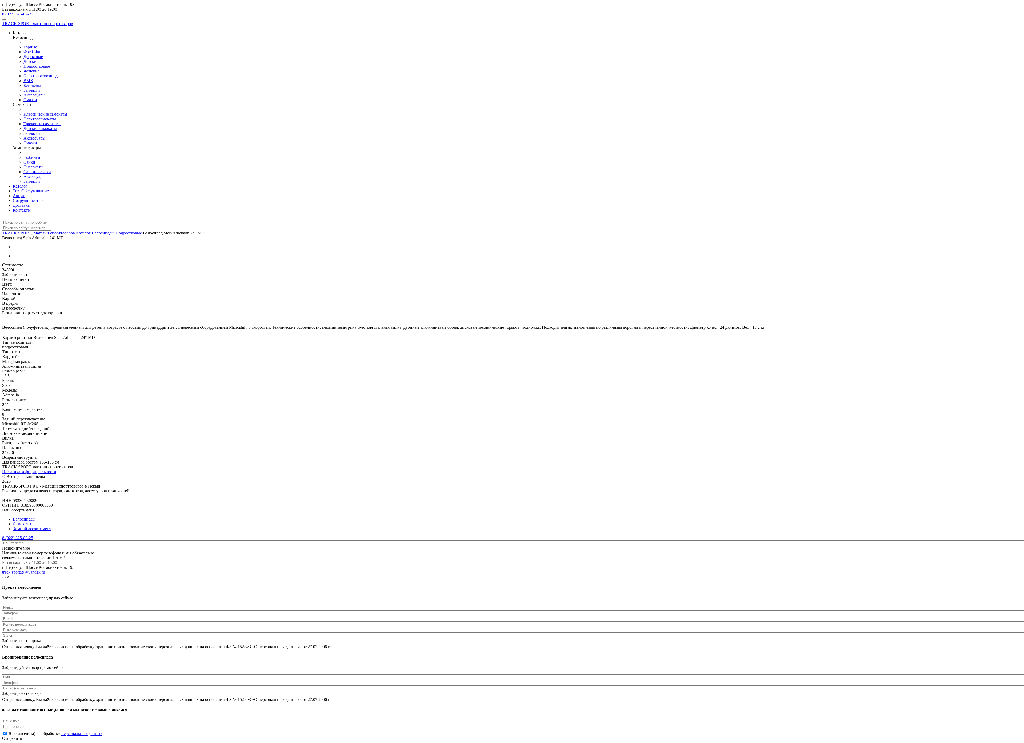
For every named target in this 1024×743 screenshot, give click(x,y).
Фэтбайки (32, 52)
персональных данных (81, 733)
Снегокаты (33, 167)
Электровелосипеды (42, 76)
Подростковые (36, 66)
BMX (28, 80)
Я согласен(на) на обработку (55, 733)
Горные (30, 47)
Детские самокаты (40, 128)
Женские (31, 71)
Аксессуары (34, 95)
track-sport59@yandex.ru (23, 572)
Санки (29, 162)
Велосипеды (24, 519)
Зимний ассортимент (32, 528)
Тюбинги (31, 157)
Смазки (30, 100)
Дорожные (33, 56)
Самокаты (22, 524)
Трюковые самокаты (42, 123)
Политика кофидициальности (29, 471)
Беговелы (32, 85)
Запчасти (31, 90)
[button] (20, 32)
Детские (30, 61)
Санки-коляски (37, 171)
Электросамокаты (39, 119)
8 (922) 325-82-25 (17, 14)
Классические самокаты (45, 114)
